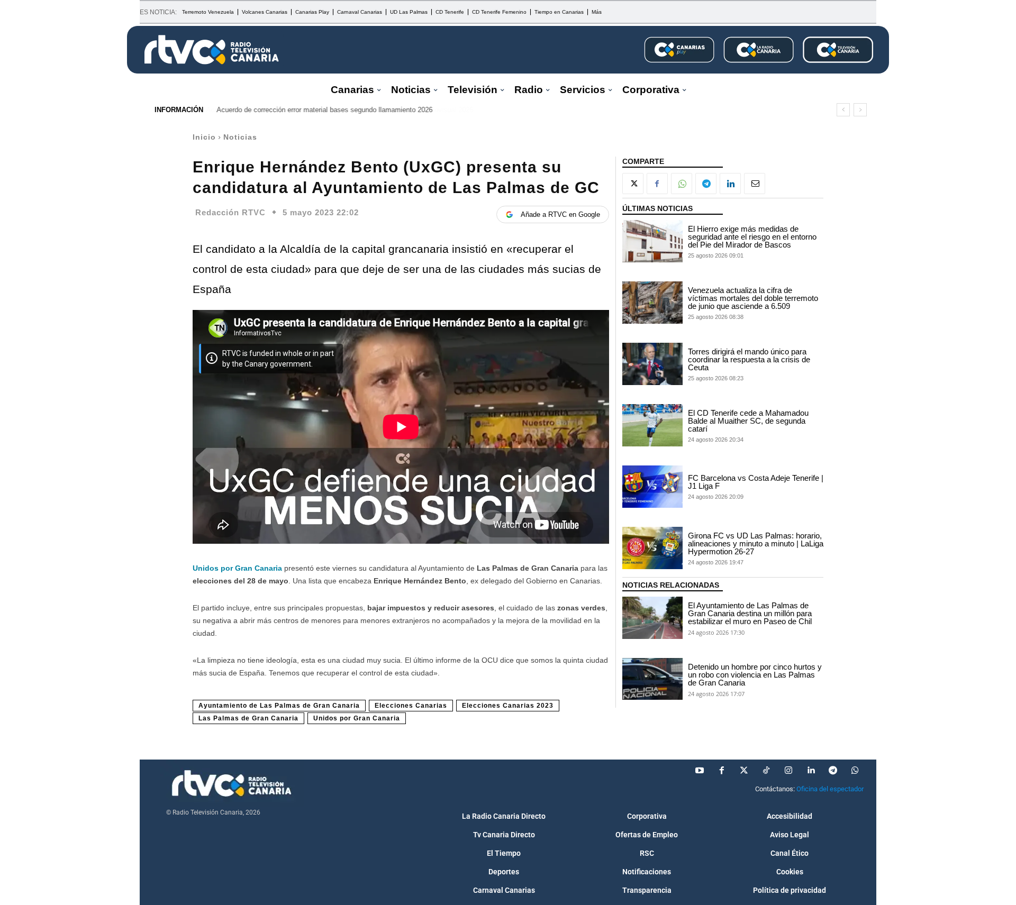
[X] (632, 183)
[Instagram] (788, 770)
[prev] (843, 109)
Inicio (204, 137)
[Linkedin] (730, 183)
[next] (860, 109)
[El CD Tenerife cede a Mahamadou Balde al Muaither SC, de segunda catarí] (652, 425)
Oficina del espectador (830, 789)
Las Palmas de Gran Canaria (248, 718)
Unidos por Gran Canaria (237, 568)
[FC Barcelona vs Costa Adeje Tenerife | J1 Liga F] (652, 486)
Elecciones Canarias (411, 705)
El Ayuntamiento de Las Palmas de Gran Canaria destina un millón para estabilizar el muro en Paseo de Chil (750, 613)
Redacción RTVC (230, 212)
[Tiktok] (766, 770)
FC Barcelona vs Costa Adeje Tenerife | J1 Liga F (755, 481)
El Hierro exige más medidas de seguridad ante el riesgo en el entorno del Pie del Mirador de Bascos (752, 236)
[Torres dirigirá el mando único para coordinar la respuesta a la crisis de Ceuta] (652, 364)
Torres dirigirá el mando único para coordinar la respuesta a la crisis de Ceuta (749, 359)
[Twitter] (744, 770)
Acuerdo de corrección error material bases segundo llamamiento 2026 (324, 110)
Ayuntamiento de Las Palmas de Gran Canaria (279, 705)
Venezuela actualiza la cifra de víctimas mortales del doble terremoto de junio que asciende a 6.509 (753, 298)
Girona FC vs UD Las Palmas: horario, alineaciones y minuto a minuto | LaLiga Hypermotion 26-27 (755, 543)
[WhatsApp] (681, 183)
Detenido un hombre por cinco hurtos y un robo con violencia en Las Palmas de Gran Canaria (755, 674)
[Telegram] (705, 183)
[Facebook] (657, 183)
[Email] (754, 183)
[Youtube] (699, 770)
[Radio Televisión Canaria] (212, 50)
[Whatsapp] (855, 770)
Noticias (240, 137)
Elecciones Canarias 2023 (508, 705)
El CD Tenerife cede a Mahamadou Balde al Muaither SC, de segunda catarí (748, 420)
